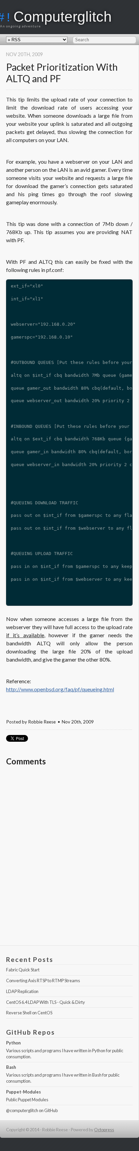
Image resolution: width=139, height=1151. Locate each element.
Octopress (104, 1129)
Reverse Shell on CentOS (29, 1012)
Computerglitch (62, 16)
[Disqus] (69, 858)
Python (13, 1042)
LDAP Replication (22, 991)
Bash (11, 1067)
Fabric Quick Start (22, 969)
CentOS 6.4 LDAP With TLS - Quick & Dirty (45, 1002)
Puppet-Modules (23, 1092)
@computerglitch (22, 1110)
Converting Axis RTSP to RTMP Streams (43, 980)
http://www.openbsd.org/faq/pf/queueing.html (60, 689)
